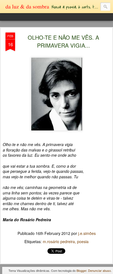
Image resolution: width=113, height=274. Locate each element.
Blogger (81, 270)
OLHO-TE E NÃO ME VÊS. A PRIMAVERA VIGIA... (63, 41)
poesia (83, 241)
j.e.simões (87, 233)
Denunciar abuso (99, 270)
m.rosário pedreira (59, 241)
